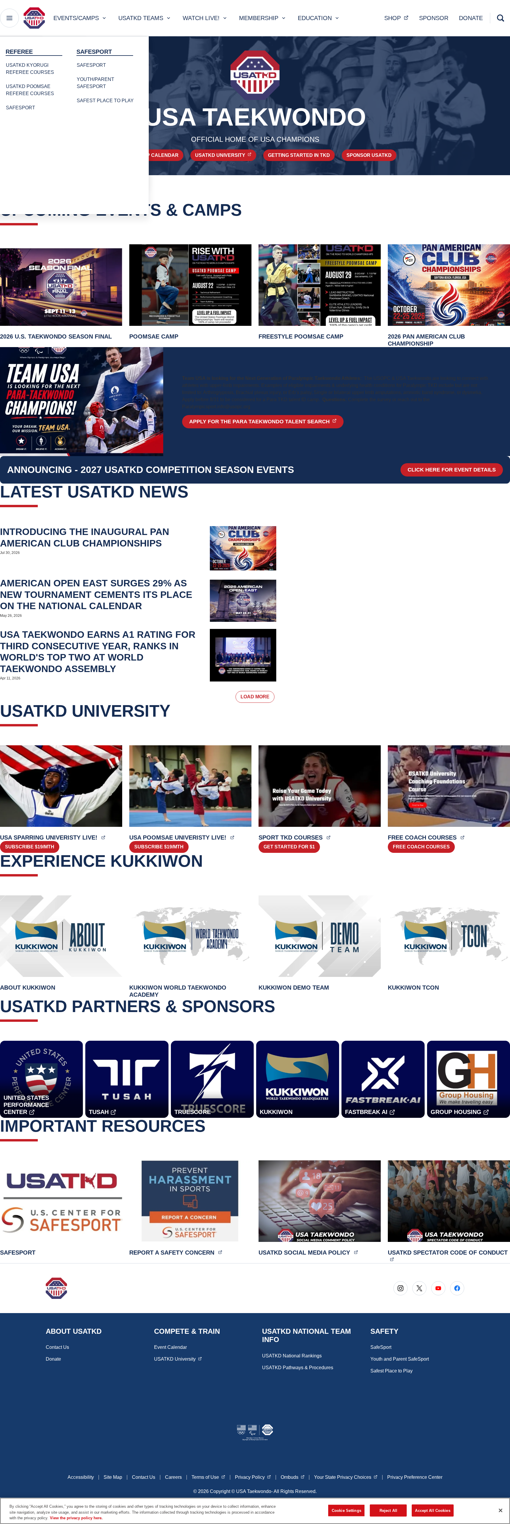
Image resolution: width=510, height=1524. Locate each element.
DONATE (471, 18)
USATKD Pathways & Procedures (297, 1367)
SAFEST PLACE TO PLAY (105, 100)
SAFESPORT (20, 107)
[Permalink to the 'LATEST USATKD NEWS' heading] (194, 491)
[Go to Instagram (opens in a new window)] (400, 1288)
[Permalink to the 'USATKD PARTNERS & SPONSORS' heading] (281, 1006)
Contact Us (57, 1347)
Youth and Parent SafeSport (399, 1359)
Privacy (253, 1477)
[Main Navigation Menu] (9, 18)
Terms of (208, 1477)
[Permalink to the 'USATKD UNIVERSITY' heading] (176, 711)
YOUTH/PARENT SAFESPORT (95, 83)
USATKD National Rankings (292, 1355)
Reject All (388, 1510)
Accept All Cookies (432, 1510)
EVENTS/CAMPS (76, 18)
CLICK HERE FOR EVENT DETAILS (452, 470)
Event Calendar (170, 1347)
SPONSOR (433, 18)
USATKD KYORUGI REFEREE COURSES (30, 69)
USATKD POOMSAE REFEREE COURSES (30, 90)
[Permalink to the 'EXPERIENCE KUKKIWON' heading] (209, 861)
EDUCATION (315, 18)
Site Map (113, 1477)
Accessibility (81, 1477)
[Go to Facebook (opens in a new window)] (457, 1288)
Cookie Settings (346, 1510)
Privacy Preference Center (414, 1477)
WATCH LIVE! (201, 18)
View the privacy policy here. (76, 1518)
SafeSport (380, 1347)
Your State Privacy (345, 1477)
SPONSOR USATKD (369, 155)
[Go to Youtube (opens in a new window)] (438, 1288)
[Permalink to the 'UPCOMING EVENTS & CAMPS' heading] (248, 210)
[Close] (500, 1510)
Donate (53, 1359)
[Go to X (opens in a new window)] (419, 1288)
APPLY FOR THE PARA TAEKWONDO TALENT (266, 421)
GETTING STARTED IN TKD (299, 155)
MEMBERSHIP (258, 18)
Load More (255, 696)
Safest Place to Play (391, 1370)
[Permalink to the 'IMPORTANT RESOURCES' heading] (211, 1126)
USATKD (225, 155)
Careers (173, 1477)
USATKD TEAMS (140, 18)
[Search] (500, 18)
